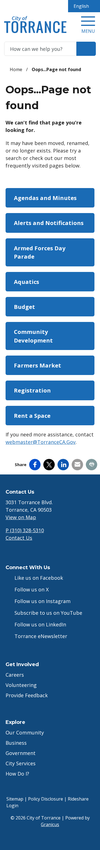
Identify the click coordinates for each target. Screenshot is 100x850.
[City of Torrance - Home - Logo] (35, 25)
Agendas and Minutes (45, 198)
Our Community (25, 732)
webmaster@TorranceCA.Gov (41, 442)
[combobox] (84, 6)
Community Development (33, 336)
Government (21, 753)
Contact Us (19, 537)
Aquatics (26, 282)
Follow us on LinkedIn (40, 624)
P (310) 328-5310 (25, 530)
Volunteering (21, 685)
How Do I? (17, 773)
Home (16, 69)
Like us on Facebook (38, 577)
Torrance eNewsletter (40, 636)
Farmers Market (37, 365)
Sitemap (14, 799)
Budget (24, 307)
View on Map (21, 517)
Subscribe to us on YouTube (48, 612)
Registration (32, 390)
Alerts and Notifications (49, 223)
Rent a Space (32, 415)
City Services (21, 763)
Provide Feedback (27, 695)
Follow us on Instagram (42, 601)
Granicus (50, 824)
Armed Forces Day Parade (40, 252)
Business (16, 742)
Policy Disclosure (45, 799)
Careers (15, 674)
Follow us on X (31, 589)
